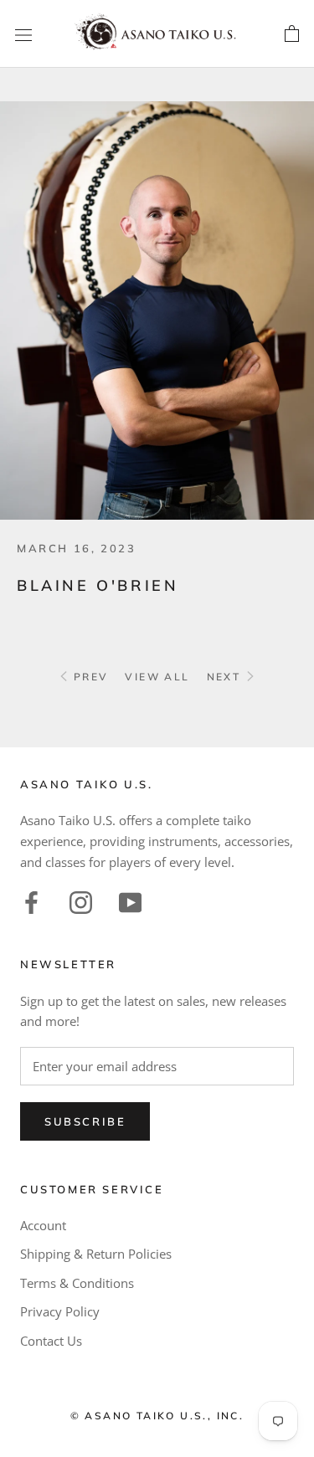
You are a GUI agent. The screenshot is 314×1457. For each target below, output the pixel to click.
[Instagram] (80, 901)
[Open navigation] (23, 34)
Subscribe (85, 1121)
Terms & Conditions (77, 1283)
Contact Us (51, 1340)
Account (43, 1225)
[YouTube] (130, 901)
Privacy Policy (60, 1311)
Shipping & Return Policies (96, 1253)
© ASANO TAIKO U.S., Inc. (157, 1415)
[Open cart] (292, 34)
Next (226, 676)
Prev (88, 676)
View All (157, 676)
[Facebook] (31, 901)
